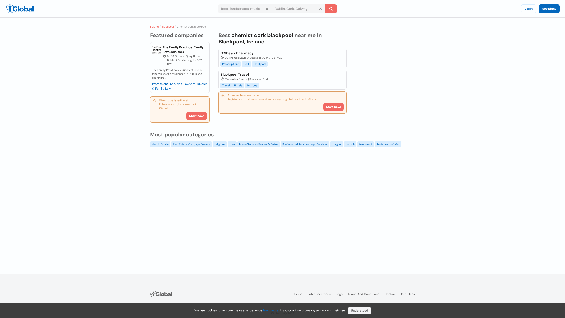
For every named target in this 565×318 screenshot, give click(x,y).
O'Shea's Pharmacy (237, 53)
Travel (226, 85)
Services (252, 85)
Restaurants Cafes (388, 144)
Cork (246, 64)
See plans (549, 9)
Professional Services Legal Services (305, 144)
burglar (336, 144)
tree (232, 144)
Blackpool (168, 26)
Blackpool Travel (234, 74)
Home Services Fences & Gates (258, 144)
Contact (390, 294)
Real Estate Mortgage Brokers (191, 144)
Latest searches (319, 294)
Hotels (238, 85)
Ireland (154, 26)
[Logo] (19, 8)
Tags (339, 294)
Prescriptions (230, 64)
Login (529, 9)
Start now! (196, 116)
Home (298, 294)
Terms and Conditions (363, 294)
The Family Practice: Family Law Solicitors (183, 49)
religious (220, 144)
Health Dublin (160, 144)
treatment (365, 144)
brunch (350, 144)
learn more (270, 310)
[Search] (331, 8)
